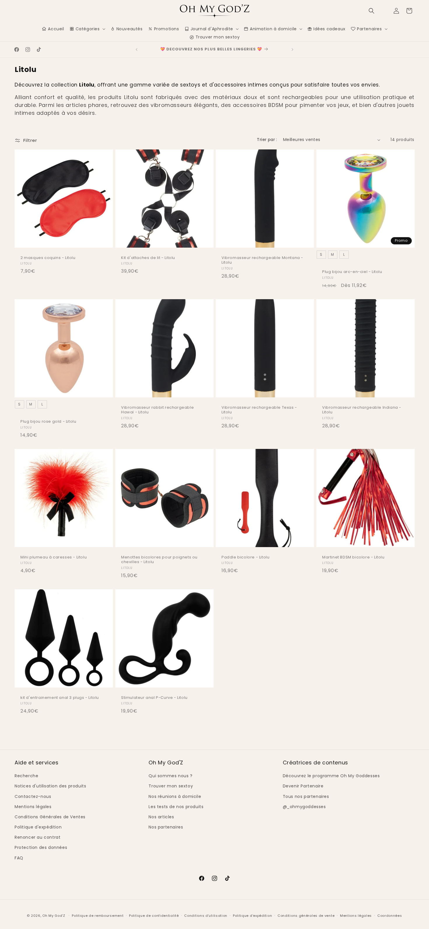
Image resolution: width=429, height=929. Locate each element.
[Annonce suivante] (292, 49)
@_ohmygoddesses (304, 807)
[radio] (321, 255)
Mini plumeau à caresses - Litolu (53, 557)
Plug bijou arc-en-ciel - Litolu (352, 271)
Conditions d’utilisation (205, 915)
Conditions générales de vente (306, 915)
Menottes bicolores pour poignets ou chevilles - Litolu (159, 560)
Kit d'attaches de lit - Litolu (148, 257)
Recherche (26, 776)
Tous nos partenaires (306, 796)
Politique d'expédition (38, 827)
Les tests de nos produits (176, 807)
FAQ (19, 858)
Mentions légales (33, 807)
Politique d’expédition (252, 915)
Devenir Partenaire (303, 786)
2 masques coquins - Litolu (48, 257)
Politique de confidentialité (154, 915)
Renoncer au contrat (37, 837)
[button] (371, 10)
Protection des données (41, 847)
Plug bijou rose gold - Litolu (48, 421)
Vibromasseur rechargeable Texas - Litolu (259, 410)
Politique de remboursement (97, 915)
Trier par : (267, 139)
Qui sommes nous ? (170, 776)
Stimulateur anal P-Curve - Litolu (154, 697)
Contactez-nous (33, 796)
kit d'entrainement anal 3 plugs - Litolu (59, 697)
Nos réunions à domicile (175, 796)
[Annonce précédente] (136, 49)
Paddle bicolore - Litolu (245, 557)
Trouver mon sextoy (171, 786)
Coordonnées (389, 915)
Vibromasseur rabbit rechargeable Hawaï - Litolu (157, 410)
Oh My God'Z (53, 915)
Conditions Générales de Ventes (50, 817)
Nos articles (161, 817)
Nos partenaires (166, 827)
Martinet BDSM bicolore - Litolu (353, 557)
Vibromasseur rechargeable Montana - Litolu (262, 260)
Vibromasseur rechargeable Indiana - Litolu (361, 410)
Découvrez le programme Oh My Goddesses (331, 776)
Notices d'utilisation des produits (50, 786)
